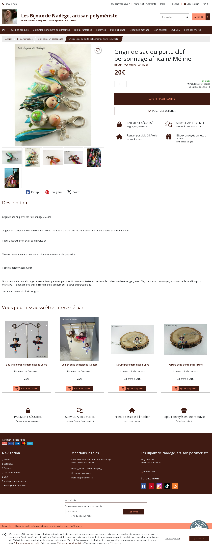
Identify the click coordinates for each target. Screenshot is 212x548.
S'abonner (133, 511)
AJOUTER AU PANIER (162, 99)
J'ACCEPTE (199, 538)
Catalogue (8, 464)
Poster (76, 192)
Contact (175, 3)
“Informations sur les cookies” (28, 543)
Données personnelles (82, 477)
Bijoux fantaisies (24, 39)
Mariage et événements (14, 481)
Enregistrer (56, 192)
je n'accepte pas (172, 538)
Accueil (8, 39)
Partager (35, 192)
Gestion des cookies (80, 473)
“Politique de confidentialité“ (70, 543)
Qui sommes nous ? (12, 472)
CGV (5, 476)
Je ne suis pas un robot (81, 515)
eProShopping (75, 526)
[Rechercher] (187, 17)
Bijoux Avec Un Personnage (131, 64)
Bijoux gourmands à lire (14, 485)
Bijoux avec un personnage (50, 39)
